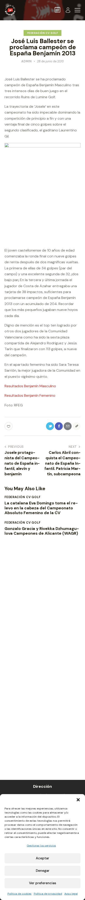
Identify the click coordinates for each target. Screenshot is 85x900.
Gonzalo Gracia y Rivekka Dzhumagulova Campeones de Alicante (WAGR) (42, 531)
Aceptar (42, 858)
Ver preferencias (42, 883)
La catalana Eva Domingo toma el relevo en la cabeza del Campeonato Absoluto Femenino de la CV (41, 508)
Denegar (42, 870)
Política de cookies (19, 893)
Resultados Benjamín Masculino (30, 386)
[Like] (9, 426)
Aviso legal (71, 893)
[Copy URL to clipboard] (76, 426)
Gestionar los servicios (41, 845)
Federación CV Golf (42, 33)
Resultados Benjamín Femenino (30, 395)
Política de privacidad (48, 893)
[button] (78, 799)
